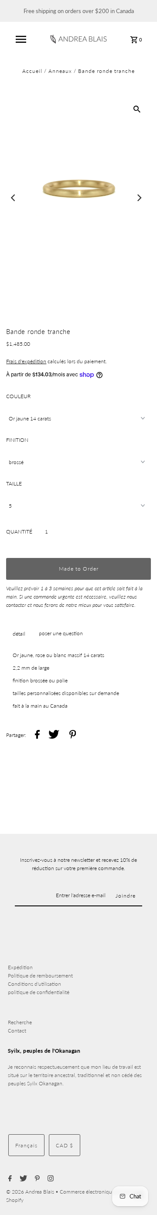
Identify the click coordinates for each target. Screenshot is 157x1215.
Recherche (20, 1022)
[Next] (139, 197)
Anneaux (60, 71)
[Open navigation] (21, 39)
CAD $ (64, 1145)
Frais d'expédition (26, 361)
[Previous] (13, 197)
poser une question (61, 633)
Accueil (32, 71)
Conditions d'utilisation (34, 984)
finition (17, 440)
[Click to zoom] (137, 108)
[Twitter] (22, 1178)
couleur (18, 396)
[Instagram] (49, 1178)
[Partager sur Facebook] (37, 735)
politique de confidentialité (38, 992)
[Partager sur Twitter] (53, 735)
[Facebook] (9, 1178)
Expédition (20, 967)
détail (19, 633)
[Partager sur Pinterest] (72, 735)
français (26, 1145)
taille (14, 483)
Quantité (19, 531)
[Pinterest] (36, 1178)
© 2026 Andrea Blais (30, 1191)
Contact (17, 1030)
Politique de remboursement (40, 975)
